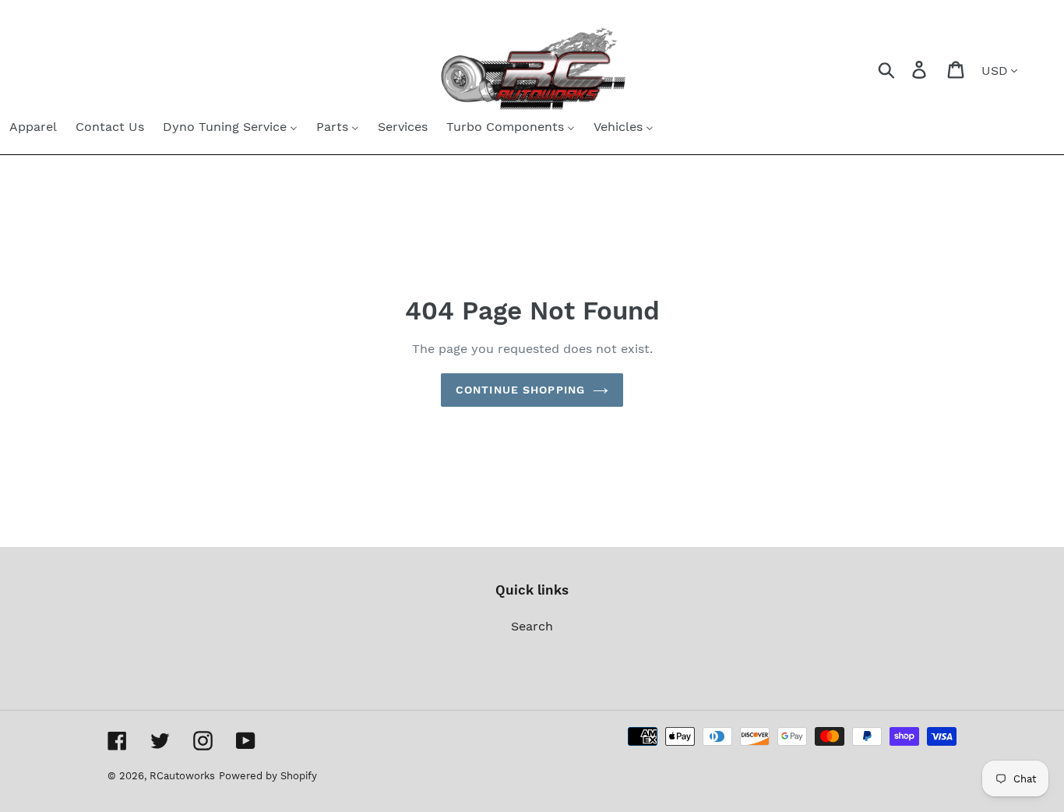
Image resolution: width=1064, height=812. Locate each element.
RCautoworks (182, 776)
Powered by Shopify (268, 776)
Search (532, 626)
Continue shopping (520, 389)
